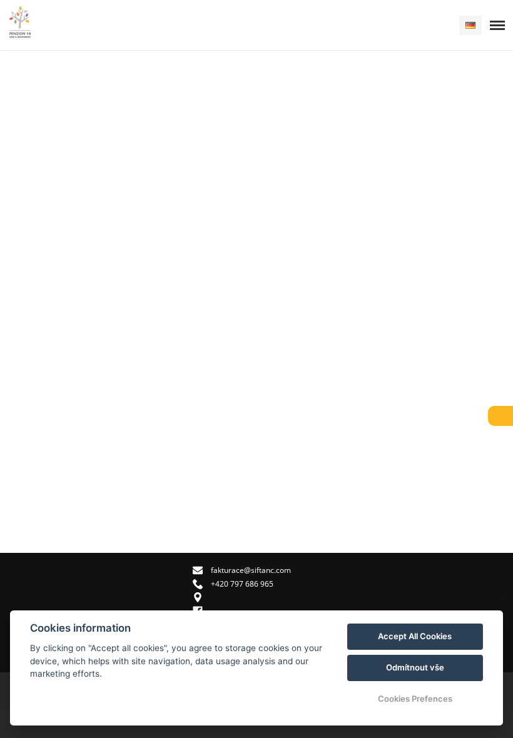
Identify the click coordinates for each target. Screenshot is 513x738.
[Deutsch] (470, 25)
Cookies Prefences (415, 699)
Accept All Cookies (415, 636)
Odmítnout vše (415, 667)
